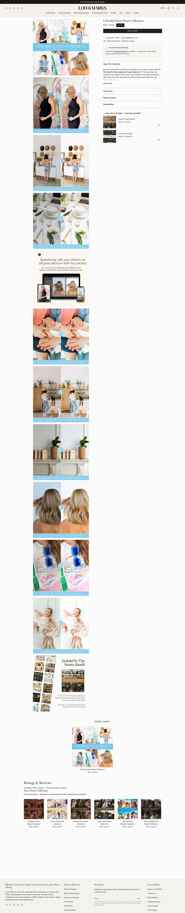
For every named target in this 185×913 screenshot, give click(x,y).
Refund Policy (153, 898)
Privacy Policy (130, 903)
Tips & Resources (154, 902)
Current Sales (153, 906)
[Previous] (6, 2)
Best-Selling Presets (71, 893)
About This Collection (111, 64)
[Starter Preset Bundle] (109, 121)
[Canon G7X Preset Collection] (104, 809)
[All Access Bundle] (109, 136)
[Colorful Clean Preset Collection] (92, 746)
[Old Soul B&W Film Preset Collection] (151, 809)
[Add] (158, 125)
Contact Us (152, 893)
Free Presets (152, 910)
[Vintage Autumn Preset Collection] (34, 809)
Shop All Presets (70, 889)
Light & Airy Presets (71, 898)
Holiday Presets (70, 910)
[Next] (179, 2)
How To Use (107, 91)
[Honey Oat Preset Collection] (57, 809)
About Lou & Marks (155, 889)
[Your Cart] (178, 8)
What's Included (109, 98)
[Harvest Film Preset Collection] (81, 809)
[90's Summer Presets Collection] (128, 809)
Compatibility (108, 104)
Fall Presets (68, 906)
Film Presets (68, 902)
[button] (173, 8)
